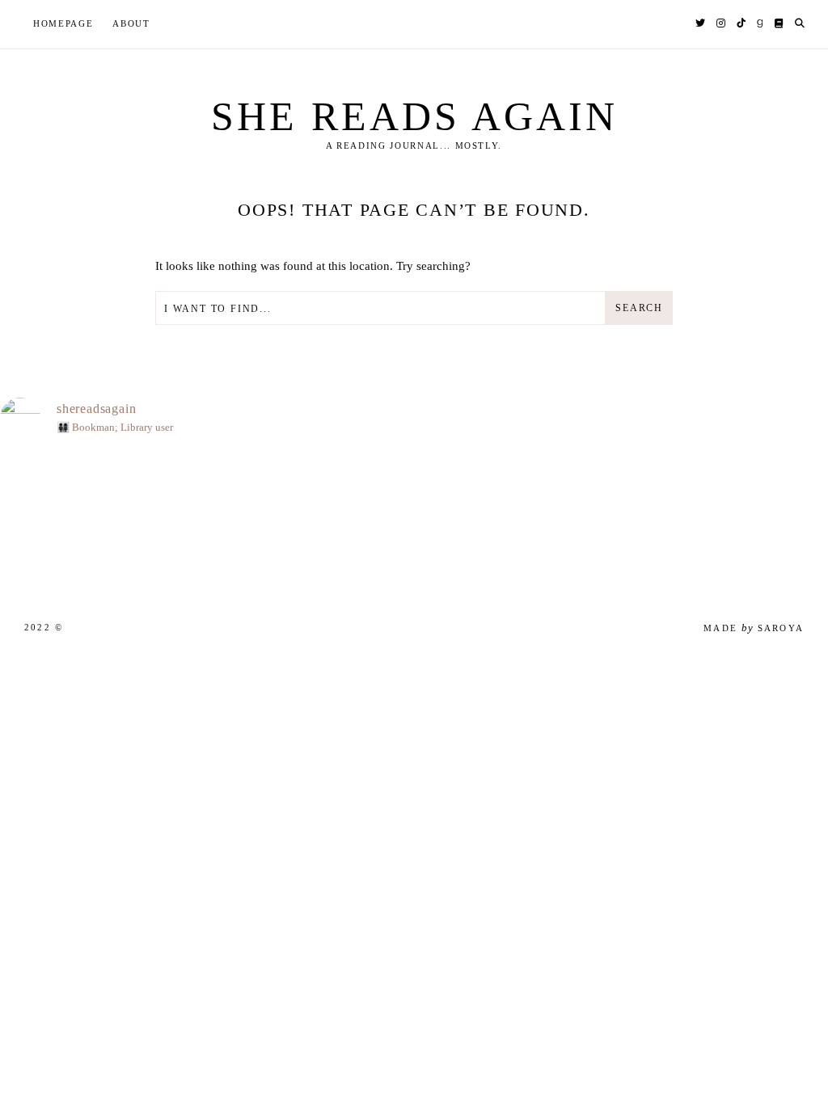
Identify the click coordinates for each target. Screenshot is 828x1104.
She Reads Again (414, 116)
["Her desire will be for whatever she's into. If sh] (787, 520)
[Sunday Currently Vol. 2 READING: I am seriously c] (372, 520)
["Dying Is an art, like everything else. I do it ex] (705, 520)
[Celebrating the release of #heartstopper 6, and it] (124, 520)
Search (639, 308)
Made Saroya (753, 628)
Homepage (63, 23)
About (131, 23)
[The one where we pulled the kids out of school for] (455, 520)
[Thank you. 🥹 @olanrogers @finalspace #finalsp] (206, 520)
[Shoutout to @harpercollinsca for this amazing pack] (290, 520)
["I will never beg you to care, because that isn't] (621, 520)
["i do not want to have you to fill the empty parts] (539, 520)
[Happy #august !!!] (41, 520)
